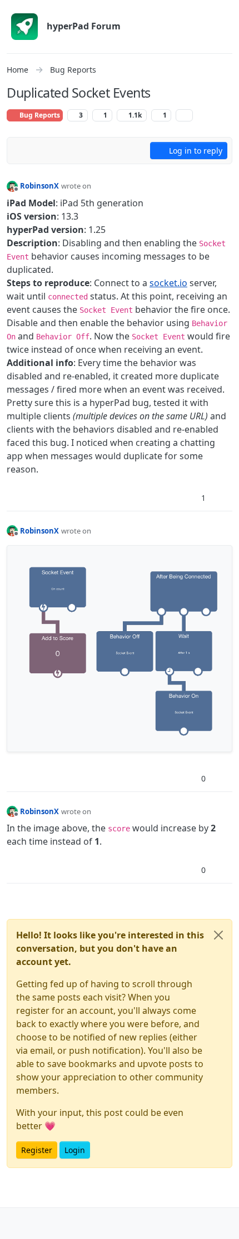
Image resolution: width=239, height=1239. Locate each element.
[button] (15, 1223)
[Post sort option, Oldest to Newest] (22, 151)
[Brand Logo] (24, 26)
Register (36, 1150)
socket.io (168, 283)
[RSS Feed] (184, 115)
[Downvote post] (223, 497)
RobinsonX (39, 186)
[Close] (218, 935)
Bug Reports (39, 115)
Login (74, 1150)
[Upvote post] (184, 497)
